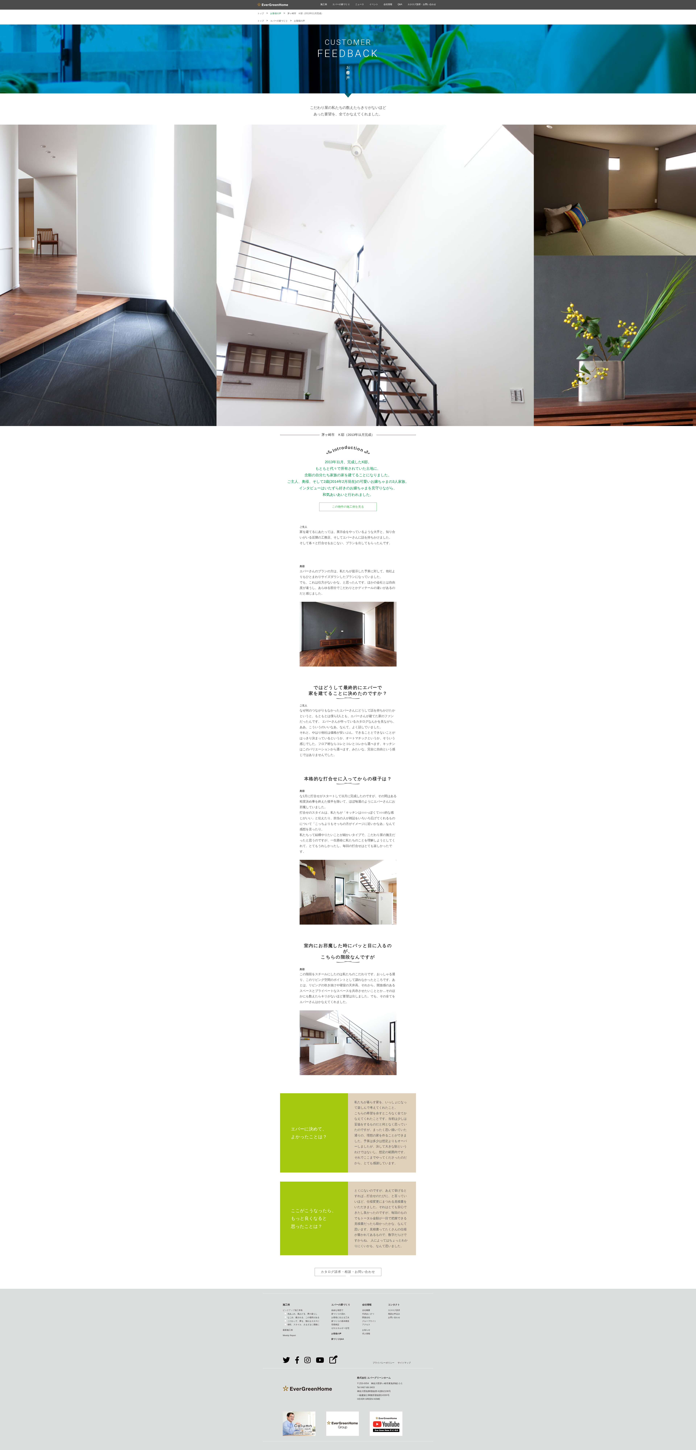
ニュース (359, 4)
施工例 (323, 4)
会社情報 (388, 4)
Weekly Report (289, 1335)
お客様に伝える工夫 (340, 1317)
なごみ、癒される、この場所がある (303, 1317)
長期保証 (335, 1324)
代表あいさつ (368, 1314)
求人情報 (366, 1333)
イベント (373, 4)
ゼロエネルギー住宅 (340, 1328)
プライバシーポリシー (383, 1362)
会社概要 (366, 1310)
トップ (260, 13)
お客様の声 (275, 13)
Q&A (400, 4)
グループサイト (369, 1321)
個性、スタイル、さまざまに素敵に (303, 1324)
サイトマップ (404, 1362)
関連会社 (366, 1317)
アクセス (366, 1324)
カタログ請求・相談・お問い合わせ (348, 1272)
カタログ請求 (394, 1310)
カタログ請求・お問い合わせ (422, 4)
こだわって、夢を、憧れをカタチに (303, 1321)
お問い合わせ (394, 1317)
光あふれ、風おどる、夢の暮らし (302, 1314)
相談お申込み (394, 1314)
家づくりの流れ (338, 1314)
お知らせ (366, 1330)
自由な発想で (337, 1310)
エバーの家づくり (341, 4)
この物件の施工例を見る (348, 506)
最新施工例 (288, 1330)
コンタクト (394, 1304)
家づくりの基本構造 (340, 1321)
